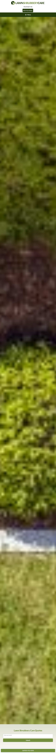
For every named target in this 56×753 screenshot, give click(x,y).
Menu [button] (29, 15)
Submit (28, 740)
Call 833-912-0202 (28, 750)
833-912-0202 (27, 10)
